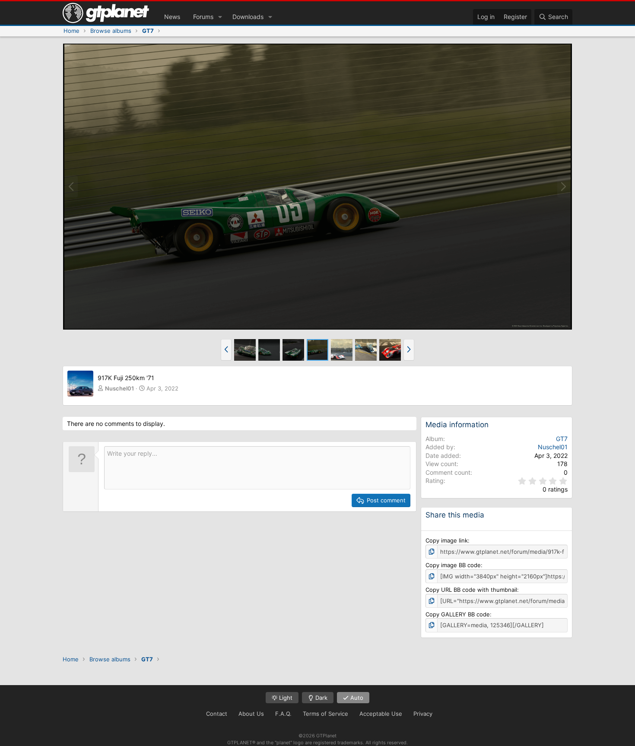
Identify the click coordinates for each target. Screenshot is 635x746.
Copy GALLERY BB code (457, 614)
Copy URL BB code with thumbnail (471, 589)
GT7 (562, 438)
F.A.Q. (283, 713)
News (172, 16)
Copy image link (446, 540)
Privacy (422, 713)
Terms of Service (325, 713)
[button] (220, 17)
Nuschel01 (119, 388)
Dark (320, 697)
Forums (203, 16)
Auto (356, 697)
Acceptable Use (380, 713)
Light (284, 697)
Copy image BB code (453, 565)
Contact (216, 713)
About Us (251, 713)
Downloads (248, 16)
